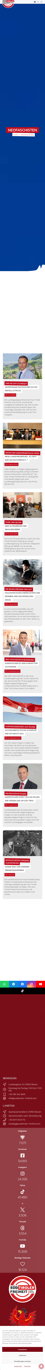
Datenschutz (18, 1366)
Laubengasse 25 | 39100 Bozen (23, 1084)
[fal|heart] (22, 1264)
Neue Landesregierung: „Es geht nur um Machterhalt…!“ (21, 458)
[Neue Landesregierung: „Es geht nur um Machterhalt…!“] (22, 435)
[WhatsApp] (4, 984)
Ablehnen (22, 1355)
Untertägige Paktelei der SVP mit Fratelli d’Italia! (21, 389)
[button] (34, 2)
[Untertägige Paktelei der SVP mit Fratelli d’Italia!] (22, 366)
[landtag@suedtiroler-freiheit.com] (6, 1123)
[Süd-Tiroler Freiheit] (22, 1289)
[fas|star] (22, 1137)
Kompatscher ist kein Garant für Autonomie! (21, 665)
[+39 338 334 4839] (6, 1094)
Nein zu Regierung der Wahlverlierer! (16, 527)
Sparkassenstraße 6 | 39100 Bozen (25, 1111)
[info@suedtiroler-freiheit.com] (6, 1098)
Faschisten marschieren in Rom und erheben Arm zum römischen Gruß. (22, 596)
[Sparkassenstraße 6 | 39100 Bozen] (6, 1111)
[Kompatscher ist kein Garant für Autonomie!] (22, 642)
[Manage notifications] (41, 1366)
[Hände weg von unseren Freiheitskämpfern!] (22, 843)
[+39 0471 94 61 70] (6, 1119)
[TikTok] (22, 991)
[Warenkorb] (41, 2)
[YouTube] (40, 984)
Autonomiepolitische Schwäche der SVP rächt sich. (21, 732)
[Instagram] (31, 984)
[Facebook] (22, 984)
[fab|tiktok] (22, 1192)
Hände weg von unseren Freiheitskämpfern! (17, 868)
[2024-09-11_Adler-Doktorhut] (22, 1319)
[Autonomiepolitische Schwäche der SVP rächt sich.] (22, 709)
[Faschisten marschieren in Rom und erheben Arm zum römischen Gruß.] (22, 572)
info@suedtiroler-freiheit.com (23, 1098)
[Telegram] (13, 984)
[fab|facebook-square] (22, 1155)
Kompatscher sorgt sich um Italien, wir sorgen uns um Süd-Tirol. (22, 799)
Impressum (27, 1366)
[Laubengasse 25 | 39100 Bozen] (6, 1084)
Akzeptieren (22, 1349)
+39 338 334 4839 (17, 1094)
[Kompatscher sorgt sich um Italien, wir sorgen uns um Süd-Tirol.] (22, 776)
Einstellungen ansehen (22, 1361)
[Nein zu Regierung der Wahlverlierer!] (22, 505)
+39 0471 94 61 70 (17, 1119)
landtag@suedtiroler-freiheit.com (24, 1123)
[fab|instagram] (22, 1173)
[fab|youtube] (22, 1246)
